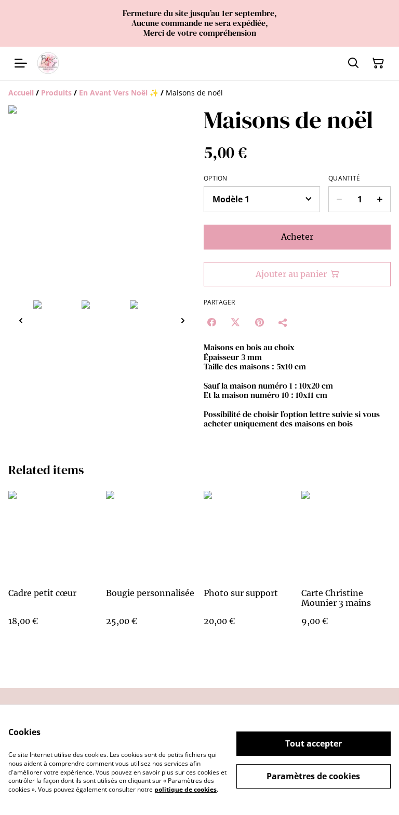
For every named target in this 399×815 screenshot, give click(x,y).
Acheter (297, 236)
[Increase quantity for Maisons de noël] (380, 199)
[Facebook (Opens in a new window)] (211, 322)
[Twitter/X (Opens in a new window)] (235, 322)
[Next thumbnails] (182, 320)
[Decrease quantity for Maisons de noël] (339, 199)
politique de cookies (185, 789)
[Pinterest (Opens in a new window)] (259, 322)
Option (216, 178)
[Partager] (283, 322)
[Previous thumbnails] (20, 320)
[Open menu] (20, 63)
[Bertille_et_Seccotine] (48, 63)
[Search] (353, 63)
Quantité (344, 178)
